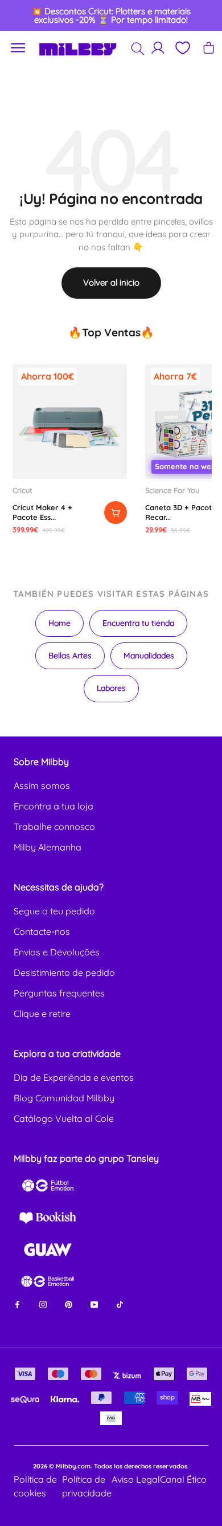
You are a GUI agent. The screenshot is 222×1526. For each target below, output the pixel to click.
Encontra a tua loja (53, 806)
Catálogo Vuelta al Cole (64, 1118)
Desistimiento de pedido (64, 972)
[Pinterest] (68, 1304)
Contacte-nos (42, 931)
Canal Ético (183, 1479)
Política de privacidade (87, 1486)
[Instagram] (43, 1304)
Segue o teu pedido (54, 911)
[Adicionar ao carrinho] (115, 512)
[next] (202, 15)
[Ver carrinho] (208, 47)
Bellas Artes (70, 655)
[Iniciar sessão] (158, 47)
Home (59, 623)
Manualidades (149, 655)
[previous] (19, 15)
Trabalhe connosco (54, 826)
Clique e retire (42, 1013)
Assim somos (42, 785)
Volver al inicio (111, 282)
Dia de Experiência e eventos (74, 1077)
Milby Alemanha (47, 847)
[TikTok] (120, 1304)
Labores (111, 688)
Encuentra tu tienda (138, 623)
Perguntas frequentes (59, 993)
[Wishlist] (182, 47)
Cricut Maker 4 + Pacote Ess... (42, 512)
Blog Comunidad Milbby (64, 1098)
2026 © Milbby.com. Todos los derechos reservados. (111, 1466)
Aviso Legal (136, 1479)
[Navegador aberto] (18, 48)
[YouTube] (94, 1304)
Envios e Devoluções (57, 952)
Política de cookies (35, 1486)
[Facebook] (17, 1304)
